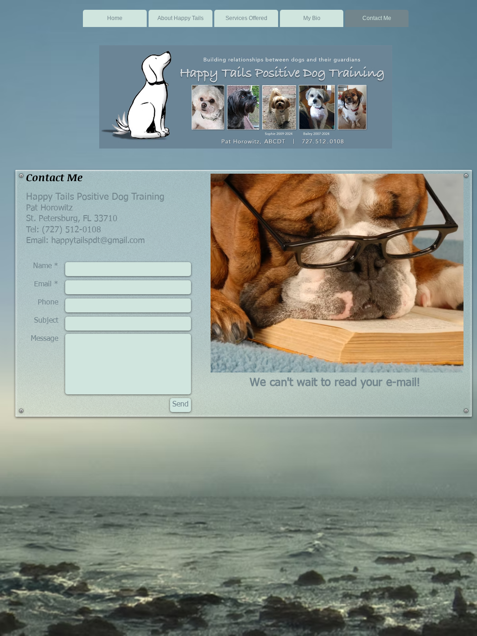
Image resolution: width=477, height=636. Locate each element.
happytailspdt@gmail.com (98, 241)
